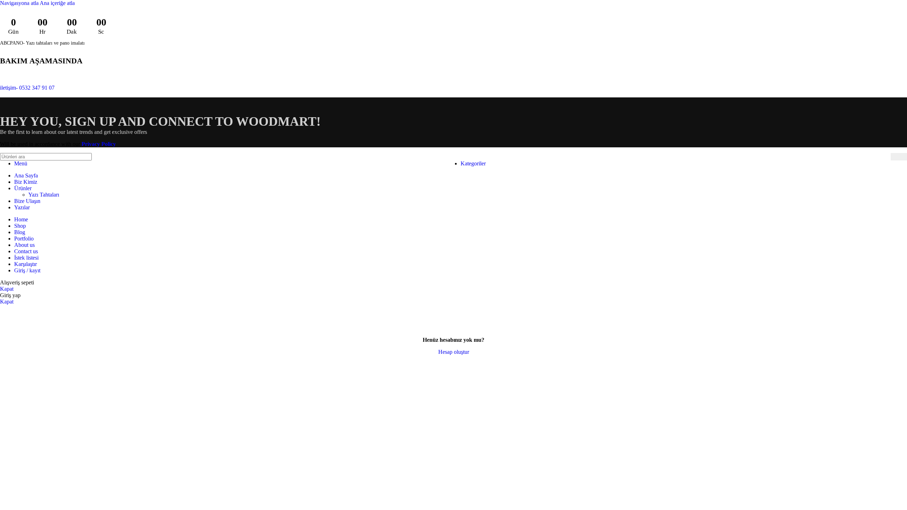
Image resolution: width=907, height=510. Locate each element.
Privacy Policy (98, 144)
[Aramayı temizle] (884, 157)
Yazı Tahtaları (43, 195)
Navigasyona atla (20, 3)
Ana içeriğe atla (57, 3)
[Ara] (899, 156)
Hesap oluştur (453, 352)
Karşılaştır (25, 264)
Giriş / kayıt (27, 270)
